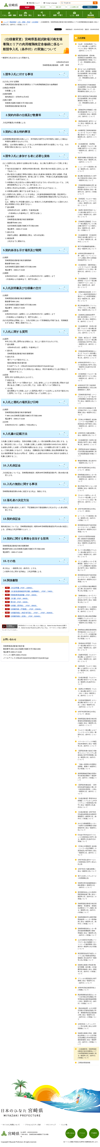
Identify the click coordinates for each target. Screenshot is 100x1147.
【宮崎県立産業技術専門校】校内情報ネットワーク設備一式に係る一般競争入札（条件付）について (87, 318)
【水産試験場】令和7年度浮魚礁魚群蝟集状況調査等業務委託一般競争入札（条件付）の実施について (87, 815)
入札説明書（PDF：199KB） (21, 588)
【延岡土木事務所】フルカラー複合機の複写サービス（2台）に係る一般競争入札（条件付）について (87, 692)
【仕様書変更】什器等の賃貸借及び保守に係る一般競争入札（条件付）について (87, 442)
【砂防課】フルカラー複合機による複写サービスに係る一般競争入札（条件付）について (87, 669)
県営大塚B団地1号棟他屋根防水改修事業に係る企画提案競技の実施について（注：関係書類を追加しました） (87, 100)
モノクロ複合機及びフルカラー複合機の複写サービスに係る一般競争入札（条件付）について (87, 553)
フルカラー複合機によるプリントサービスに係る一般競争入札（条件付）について (87, 733)
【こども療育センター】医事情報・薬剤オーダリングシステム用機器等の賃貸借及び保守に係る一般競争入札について (87, 566)
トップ (5, 22)
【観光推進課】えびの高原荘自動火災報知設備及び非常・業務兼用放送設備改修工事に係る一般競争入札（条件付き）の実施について (87, 1013)
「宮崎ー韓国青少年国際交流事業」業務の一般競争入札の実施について (87, 766)
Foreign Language (51, 3)
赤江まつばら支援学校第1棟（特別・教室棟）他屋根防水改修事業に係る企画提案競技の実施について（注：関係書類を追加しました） (87, 74)
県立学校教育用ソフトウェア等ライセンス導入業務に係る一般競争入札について (87, 308)
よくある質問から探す (74, 7)
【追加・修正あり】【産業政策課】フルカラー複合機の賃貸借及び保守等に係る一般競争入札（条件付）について (87, 342)
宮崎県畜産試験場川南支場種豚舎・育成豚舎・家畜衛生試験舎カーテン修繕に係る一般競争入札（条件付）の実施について (87, 908)
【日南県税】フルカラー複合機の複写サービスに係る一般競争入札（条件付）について (87, 377)
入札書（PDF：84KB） (19, 598)
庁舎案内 (94, 1133)
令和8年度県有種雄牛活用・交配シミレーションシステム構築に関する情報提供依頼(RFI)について (87, 257)
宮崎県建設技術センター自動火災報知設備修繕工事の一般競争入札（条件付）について (87, 478)
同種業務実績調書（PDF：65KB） (24, 595)
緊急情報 (27, 7)
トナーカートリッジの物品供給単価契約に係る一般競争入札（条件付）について (87, 744)
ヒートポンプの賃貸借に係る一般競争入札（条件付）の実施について (87, 518)
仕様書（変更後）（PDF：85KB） (24, 606)
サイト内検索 (61, 3)
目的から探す (43, 7)
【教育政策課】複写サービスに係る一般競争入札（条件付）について (87, 123)
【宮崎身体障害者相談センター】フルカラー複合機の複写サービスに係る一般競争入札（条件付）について (87, 354)
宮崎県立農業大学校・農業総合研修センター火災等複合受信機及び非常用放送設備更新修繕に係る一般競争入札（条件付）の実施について (87, 1038)
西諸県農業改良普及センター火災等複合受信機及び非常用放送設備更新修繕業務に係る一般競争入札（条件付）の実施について (87, 999)
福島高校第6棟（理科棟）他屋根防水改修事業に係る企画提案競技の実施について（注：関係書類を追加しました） (87, 60)
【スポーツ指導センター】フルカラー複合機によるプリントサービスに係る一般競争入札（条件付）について (87, 500)
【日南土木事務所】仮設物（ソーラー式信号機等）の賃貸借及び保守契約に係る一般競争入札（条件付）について (87, 424)
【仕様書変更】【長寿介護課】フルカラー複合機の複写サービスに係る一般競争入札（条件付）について (87, 329)
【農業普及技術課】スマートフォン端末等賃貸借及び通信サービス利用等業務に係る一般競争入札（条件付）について (87, 296)
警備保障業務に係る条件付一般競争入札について (87, 462)
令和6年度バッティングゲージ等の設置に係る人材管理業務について (87, 1026)
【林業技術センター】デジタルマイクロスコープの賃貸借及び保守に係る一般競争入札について (87, 599)
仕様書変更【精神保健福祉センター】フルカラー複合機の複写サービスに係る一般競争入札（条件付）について (87, 135)
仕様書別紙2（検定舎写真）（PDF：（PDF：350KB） (32, 613)
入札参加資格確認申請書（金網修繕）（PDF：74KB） (31, 591)
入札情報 (35, 22)
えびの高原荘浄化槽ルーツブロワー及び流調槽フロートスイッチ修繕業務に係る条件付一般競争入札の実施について (87, 944)
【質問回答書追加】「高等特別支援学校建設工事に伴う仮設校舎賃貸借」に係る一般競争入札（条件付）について (87, 789)
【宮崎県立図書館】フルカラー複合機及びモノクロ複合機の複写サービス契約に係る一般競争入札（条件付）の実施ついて (87, 226)
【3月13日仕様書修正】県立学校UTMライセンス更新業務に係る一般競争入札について (87, 411)
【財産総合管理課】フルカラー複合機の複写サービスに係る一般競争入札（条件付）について (87, 647)
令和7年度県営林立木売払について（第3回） (87, 469)
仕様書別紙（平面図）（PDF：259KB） (26, 609)
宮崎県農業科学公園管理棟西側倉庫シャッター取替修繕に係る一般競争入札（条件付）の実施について (87, 920)
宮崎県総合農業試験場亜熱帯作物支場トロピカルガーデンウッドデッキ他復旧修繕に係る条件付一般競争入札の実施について (87, 634)
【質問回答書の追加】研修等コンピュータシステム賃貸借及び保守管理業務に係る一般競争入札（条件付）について (87, 755)
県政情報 (13, 22)
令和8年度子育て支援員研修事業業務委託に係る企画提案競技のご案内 (87, 387)
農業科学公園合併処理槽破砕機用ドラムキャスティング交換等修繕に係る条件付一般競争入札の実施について (87, 620)
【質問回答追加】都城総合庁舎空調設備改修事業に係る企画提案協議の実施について (87, 452)
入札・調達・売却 (24, 22)
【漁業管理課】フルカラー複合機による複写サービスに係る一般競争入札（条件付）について (87, 658)
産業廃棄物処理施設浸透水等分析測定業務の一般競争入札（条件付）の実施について (87, 777)
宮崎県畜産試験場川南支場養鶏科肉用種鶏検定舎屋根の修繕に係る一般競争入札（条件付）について (87, 722)
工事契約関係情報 (84, 1062)
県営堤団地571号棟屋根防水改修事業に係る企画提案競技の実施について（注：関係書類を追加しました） (87, 88)
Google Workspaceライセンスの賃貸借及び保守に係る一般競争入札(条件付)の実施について (87, 838)
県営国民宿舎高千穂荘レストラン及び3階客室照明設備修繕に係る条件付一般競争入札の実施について (87, 957)
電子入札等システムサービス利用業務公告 (87, 877)
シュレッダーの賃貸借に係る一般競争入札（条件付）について (87, 169)
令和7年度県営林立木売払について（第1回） (87, 713)
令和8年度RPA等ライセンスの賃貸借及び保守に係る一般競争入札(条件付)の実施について (87, 366)
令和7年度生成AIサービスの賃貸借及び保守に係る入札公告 (87, 862)
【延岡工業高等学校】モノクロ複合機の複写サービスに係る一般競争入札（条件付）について (87, 213)
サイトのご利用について (11, 1125)
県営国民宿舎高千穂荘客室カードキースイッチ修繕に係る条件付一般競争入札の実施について (87, 528)
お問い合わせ (70, 1133)
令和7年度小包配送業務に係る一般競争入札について (87, 870)
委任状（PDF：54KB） (19, 602)
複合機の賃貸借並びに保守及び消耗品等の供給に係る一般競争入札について (87, 178)
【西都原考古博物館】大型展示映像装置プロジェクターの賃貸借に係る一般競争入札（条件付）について (87, 113)
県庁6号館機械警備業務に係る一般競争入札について (87, 247)
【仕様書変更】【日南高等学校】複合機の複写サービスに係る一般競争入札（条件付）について (87, 238)
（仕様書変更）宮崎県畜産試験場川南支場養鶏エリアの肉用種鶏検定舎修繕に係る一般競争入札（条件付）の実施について (87, 1053)
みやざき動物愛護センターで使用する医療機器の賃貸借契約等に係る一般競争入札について (87, 827)
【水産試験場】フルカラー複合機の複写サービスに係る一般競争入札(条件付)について (87, 681)
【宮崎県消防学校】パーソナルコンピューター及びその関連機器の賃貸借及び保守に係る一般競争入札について (87, 399)
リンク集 (64, 1125)
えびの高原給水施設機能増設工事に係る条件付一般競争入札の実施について (87, 589)
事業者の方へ (90, 7)
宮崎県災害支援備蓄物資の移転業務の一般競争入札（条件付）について (87, 885)
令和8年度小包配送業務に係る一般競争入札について (87, 434)
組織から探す (58, 7)
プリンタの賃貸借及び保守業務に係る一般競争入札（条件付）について (87, 981)
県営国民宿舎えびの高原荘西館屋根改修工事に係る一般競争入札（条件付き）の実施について (87, 895)
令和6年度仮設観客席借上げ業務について (87, 989)
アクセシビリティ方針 (33, 1125)
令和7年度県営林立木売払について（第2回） (87, 510)
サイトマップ (51, 1125)
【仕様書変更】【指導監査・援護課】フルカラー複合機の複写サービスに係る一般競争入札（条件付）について (87, 148)
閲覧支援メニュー (34, 3)
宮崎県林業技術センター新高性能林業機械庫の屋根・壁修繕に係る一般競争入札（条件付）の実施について (87, 932)
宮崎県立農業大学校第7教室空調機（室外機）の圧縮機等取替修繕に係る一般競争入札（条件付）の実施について (87, 969)
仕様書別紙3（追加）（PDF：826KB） (25, 616)
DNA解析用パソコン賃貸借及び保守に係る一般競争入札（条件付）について (87, 609)
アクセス (82, 1133)
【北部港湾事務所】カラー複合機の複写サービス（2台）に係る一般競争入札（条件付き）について (87, 703)
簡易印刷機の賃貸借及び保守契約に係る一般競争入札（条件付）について (87, 160)
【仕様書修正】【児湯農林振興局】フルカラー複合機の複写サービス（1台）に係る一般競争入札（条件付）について (87, 283)
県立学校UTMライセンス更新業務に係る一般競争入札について (87, 488)
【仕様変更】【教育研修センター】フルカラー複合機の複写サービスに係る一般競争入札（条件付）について (87, 269)
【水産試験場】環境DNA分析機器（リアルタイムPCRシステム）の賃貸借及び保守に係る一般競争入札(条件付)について (87, 803)
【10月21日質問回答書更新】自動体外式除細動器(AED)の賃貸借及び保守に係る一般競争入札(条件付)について (87, 541)
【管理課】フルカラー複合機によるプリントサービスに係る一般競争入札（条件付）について (87, 202)
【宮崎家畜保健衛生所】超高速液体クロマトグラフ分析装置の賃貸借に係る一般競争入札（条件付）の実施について (87, 189)
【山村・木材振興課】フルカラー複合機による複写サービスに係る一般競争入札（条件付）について (87, 47)
